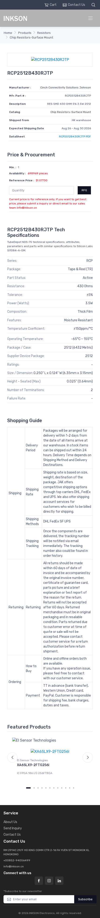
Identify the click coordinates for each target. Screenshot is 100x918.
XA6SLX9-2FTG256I (33, 765)
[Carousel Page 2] (34, 787)
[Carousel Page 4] (42, 787)
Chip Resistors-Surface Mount (31, 37)
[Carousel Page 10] (65, 787)
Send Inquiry (12, 828)
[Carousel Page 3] (38, 787)
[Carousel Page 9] (61, 787)
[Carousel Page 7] (53, 787)
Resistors (44, 33)
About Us (10, 822)
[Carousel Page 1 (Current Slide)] (28, 787)
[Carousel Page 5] (46, 787)
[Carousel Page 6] (49, 787)
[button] (94, 4)
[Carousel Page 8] (57, 787)
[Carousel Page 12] (73, 787)
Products (24, 33)
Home (8, 33)
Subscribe (85, 899)
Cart (53, 5)
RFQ (84, 190)
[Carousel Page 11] (69, 787)
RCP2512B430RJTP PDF (75, 136)
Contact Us (76, 5)
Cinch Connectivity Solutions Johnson (65, 87)
